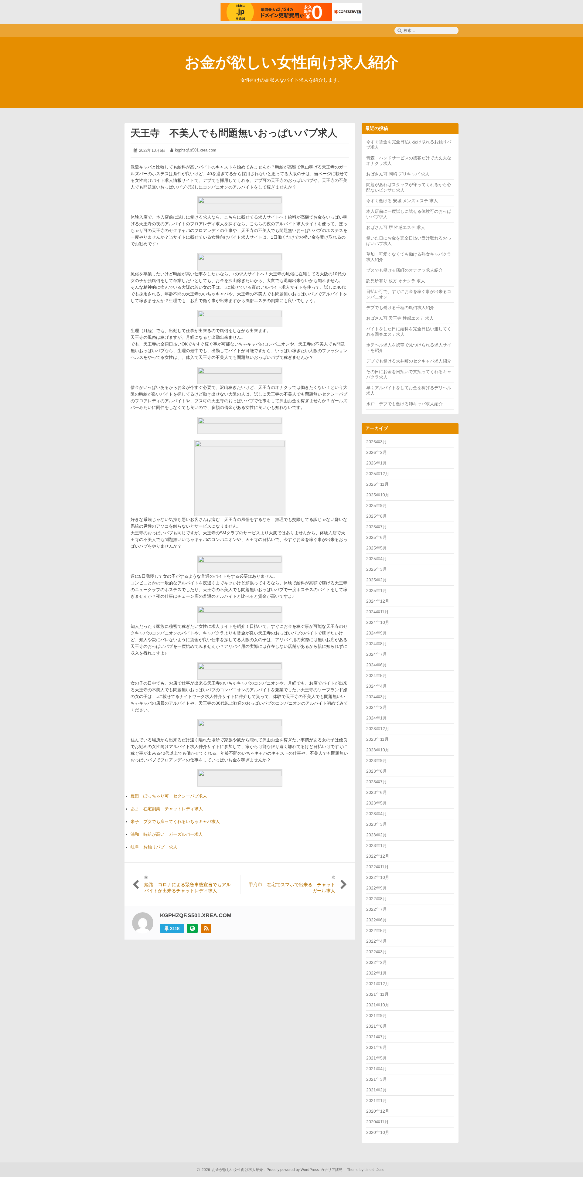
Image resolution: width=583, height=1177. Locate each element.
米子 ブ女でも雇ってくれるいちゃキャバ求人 (175, 821)
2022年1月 (376, 973)
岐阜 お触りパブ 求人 (154, 847)
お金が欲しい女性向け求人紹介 (292, 62)
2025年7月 (376, 526)
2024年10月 (377, 622)
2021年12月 (377, 983)
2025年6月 (376, 537)
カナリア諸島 (332, 1170)
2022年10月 (377, 877)
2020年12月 (377, 1111)
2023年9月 (376, 760)
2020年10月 (377, 1132)
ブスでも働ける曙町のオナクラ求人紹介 (404, 270)
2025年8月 (376, 516)
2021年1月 (376, 1100)
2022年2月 (376, 962)
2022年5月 (376, 930)
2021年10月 (377, 1004)
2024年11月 (377, 611)
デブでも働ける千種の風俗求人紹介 (400, 307)
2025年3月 (376, 569)
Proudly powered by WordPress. (293, 1170)
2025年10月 (377, 494)
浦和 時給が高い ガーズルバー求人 (167, 834)
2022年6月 (376, 919)
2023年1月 (376, 845)
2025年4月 (376, 558)
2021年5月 (376, 1058)
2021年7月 (376, 1036)
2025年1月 (376, 590)
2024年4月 (376, 686)
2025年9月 (376, 505)
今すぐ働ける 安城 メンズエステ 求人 (402, 200)
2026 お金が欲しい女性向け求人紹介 (231, 1170)
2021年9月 (376, 1015)
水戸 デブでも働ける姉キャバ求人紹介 (404, 403)
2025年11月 (377, 484)
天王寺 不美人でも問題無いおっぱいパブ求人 (234, 133)
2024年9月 (376, 633)
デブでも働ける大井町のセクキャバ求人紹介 (408, 361)
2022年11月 (377, 866)
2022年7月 (376, 909)
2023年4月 (376, 813)
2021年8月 (376, 1026)
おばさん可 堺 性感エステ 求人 (395, 227)
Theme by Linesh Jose (366, 1170)
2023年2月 (376, 834)
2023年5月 (376, 803)
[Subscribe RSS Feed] (206, 928)
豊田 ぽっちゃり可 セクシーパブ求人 (169, 796)
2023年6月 (376, 792)
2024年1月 (376, 718)
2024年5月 (376, 675)
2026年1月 (376, 463)
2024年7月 (376, 654)
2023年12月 (377, 728)
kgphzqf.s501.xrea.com (195, 150)
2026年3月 (376, 441)
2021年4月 (376, 1068)
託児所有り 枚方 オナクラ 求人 (395, 280)
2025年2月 (376, 579)
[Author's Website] (192, 928)
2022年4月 (376, 941)
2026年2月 (376, 452)
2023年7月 (376, 781)
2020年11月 (377, 1121)
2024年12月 (377, 601)
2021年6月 (376, 1047)
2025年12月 (377, 473)
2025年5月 (376, 548)
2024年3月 (376, 696)
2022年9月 (376, 888)
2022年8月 (376, 898)
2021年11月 (377, 994)
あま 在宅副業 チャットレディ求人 (167, 808)
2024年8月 (376, 643)
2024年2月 (376, 707)
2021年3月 (376, 1079)
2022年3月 (376, 951)
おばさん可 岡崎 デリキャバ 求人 (397, 174)
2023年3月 (376, 824)
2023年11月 (377, 739)
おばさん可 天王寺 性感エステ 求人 (400, 318)
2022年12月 (377, 856)
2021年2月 (376, 1089)
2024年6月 (376, 664)
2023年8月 (376, 771)
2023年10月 (377, 749)
